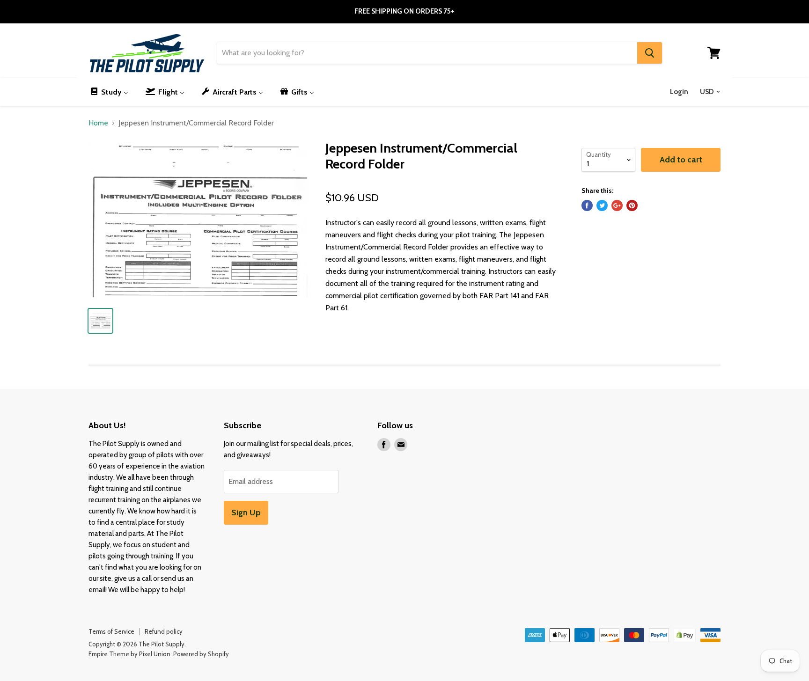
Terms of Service (111, 631)
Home (98, 123)
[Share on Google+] (617, 205)
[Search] (649, 53)
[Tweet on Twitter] (602, 205)
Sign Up (246, 512)
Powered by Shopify (201, 654)
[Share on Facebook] (587, 205)
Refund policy (164, 631)
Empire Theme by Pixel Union (129, 654)
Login (679, 92)
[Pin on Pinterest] (632, 205)
